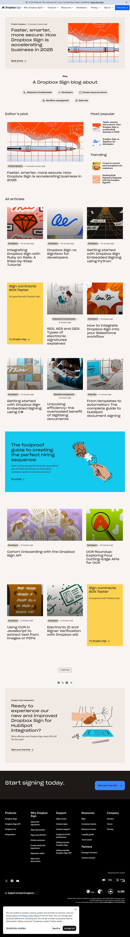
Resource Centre (89, 829)
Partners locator (88, 858)
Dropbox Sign (11, 819)
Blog (83, 819)
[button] (34, 8)
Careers (110, 819)
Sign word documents (35, 860)
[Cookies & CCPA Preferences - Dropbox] (41, 920)
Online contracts (38, 840)
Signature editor (38, 853)
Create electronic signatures (38, 847)
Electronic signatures (35, 823)
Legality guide (88, 835)
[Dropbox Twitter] (6, 880)
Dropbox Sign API (12, 824)
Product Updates (18, 24)
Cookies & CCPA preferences (63, 836)
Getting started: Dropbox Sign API (63, 852)
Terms (109, 824)
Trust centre (87, 840)
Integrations (10, 835)
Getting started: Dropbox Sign (62, 844)
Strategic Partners (89, 853)
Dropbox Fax (10, 829)
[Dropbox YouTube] (17, 880)
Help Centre (61, 819)
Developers (81, 8)
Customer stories (89, 824)
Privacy (110, 829)
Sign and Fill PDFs (38, 835)
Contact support (63, 829)
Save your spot (97, 2)
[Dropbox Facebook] (12, 880)
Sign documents (38, 830)
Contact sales (62, 824)
